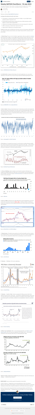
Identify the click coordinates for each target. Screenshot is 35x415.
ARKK (17, 201)
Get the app (22, 410)
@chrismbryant (6, 256)
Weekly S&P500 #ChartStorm (13, 14)
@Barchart (5, 196)
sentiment (32, 36)
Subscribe (28, 1)
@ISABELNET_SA (6, 104)
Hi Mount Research (13, 70)
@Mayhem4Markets (7, 371)
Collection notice (27, 408)
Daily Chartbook (13, 139)
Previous (4, 404)
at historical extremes (18, 173)
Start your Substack (15, 410)
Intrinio (18, 408)
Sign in (32, 1)
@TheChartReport (13, 229)
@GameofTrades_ (7, 290)
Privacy (21, 408)
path (33, 40)
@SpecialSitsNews (14, 104)
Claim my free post (17, 397)
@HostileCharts (6, 229)
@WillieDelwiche (6, 70)
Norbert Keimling (7, 326)
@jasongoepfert (6, 139)
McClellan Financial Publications (9, 166)
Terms (24, 408)
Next (31, 404)
